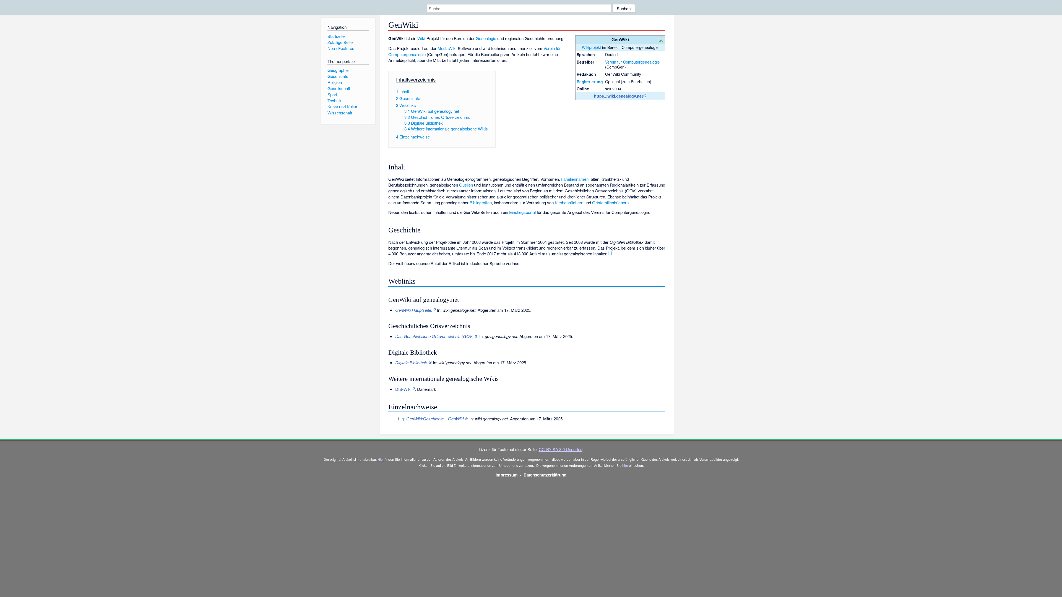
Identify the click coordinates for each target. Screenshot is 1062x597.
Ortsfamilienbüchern (610, 202)
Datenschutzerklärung (545, 475)
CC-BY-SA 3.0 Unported (560, 449)
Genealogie (486, 38)
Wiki (421, 38)
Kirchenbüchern (569, 202)
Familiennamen (575, 179)
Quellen (466, 185)
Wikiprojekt (591, 47)
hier (360, 459)
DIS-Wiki (403, 389)
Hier (381, 459)
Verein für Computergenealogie (632, 62)
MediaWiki (447, 48)
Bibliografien (481, 202)
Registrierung (590, 81)
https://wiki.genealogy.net (618, 96)
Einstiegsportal (522, 212)
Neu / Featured (340, 48)
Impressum (507, 475)
